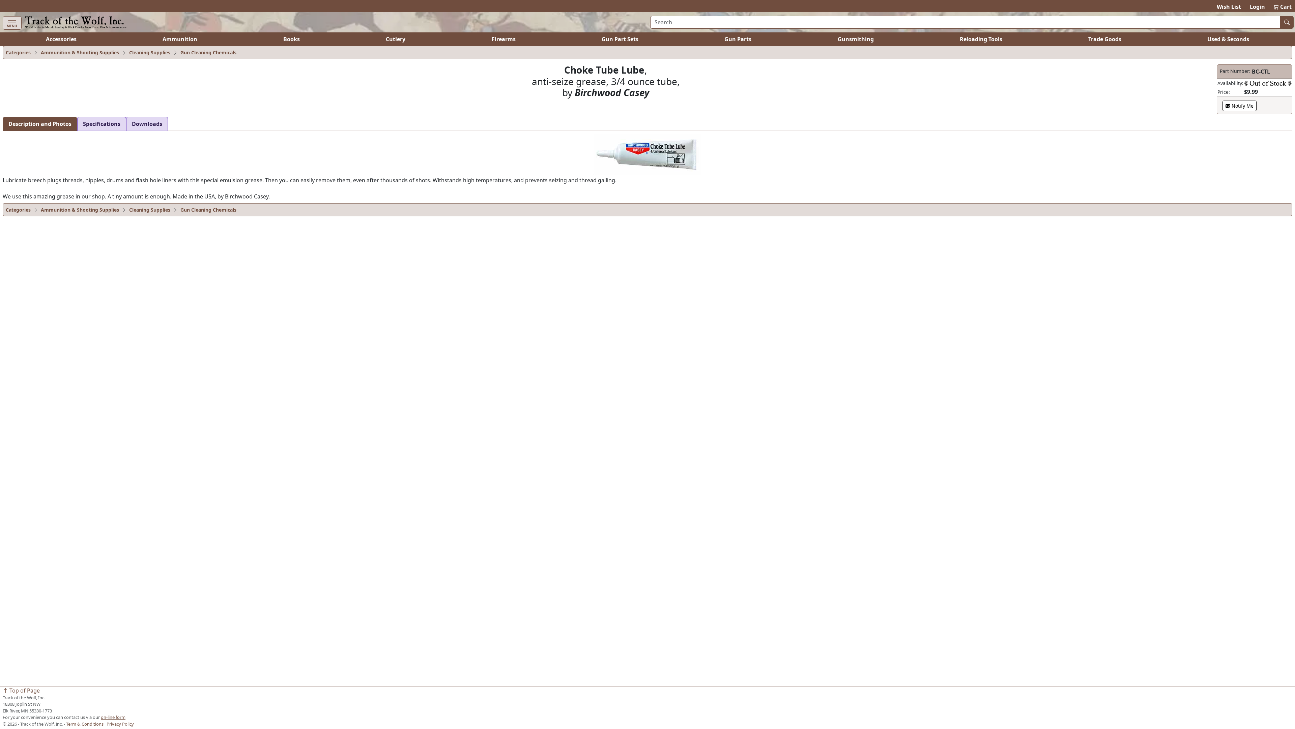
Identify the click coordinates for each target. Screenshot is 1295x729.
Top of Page (24, 690)
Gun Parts (737, 39)
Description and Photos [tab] (39, 124)
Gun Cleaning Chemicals (208, 52)
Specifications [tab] (101, 124)
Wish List (1229, 6)
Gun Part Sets (620, 39)
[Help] (1268, 83)
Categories (18, 52)
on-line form (113, 717)
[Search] (1287, 22)
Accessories (61, 39)
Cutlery (395, 39)
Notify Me (1242, 106)
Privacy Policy (120, 724)
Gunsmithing (856, 39)
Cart (1283, 6)
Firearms (504, 39)
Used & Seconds (1228, 39)
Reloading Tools (981, 39)
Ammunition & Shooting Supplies (80, 52)
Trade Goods (1104, 39)
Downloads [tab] (147, 124)
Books (291, 39)
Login (1257, 6)
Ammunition (180, 39)
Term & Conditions (85, 724)
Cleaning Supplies (149, 52)
